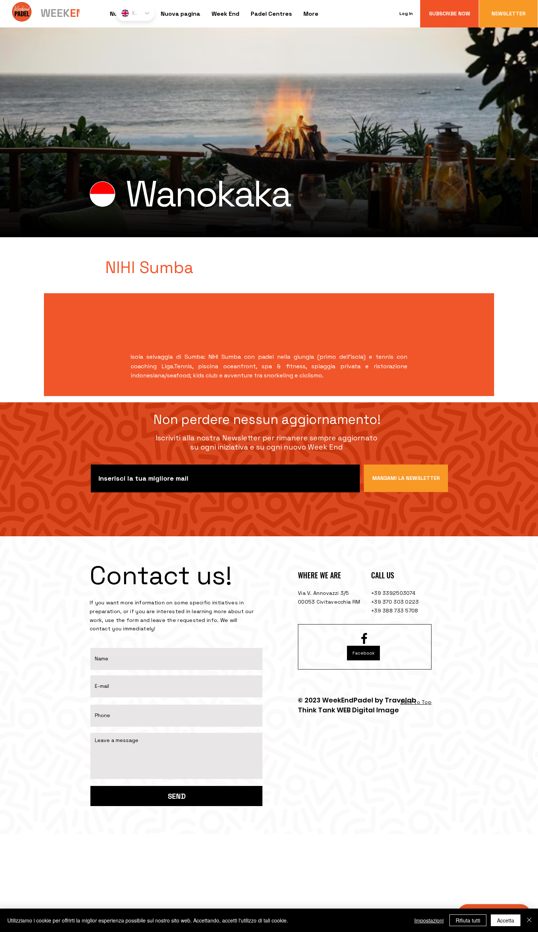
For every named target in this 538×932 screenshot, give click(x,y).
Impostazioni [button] (429, 920)
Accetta (505, 920)
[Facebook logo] (364, 638)
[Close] (529, 920)
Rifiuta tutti (468, 920)
